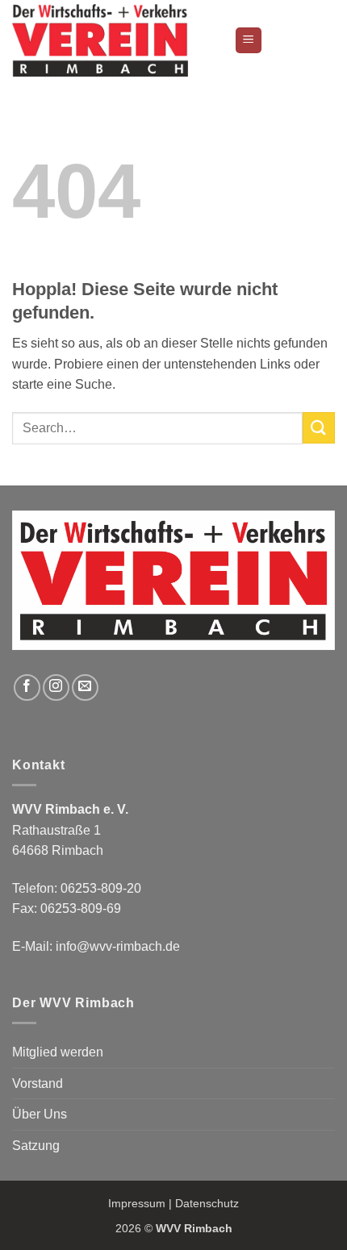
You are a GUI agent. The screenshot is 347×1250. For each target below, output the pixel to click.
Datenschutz (207, 1203)
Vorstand (37, 1083)
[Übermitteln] (319, 428)
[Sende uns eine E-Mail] (85, 687)
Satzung (36, 1145)
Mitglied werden (57, 1052)
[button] (248, 40)
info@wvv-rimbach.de (118, 946)
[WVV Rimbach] (117, 40)
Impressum (136, 1203)
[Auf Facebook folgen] (27, 687)
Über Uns (39, 1114)
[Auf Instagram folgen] (56, 687)
